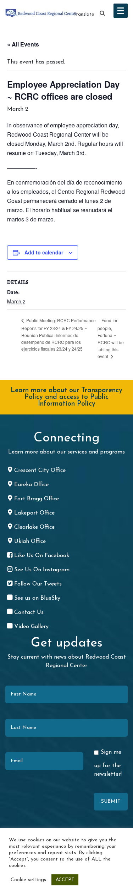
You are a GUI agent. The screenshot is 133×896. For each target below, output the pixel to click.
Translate (83, 14)
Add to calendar (43, 252)
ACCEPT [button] (65, 880)
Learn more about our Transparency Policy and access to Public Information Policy (66, 397)
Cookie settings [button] (28, 880)
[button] (102, 13)
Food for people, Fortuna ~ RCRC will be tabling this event (111, 338)
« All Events (23, 44)
